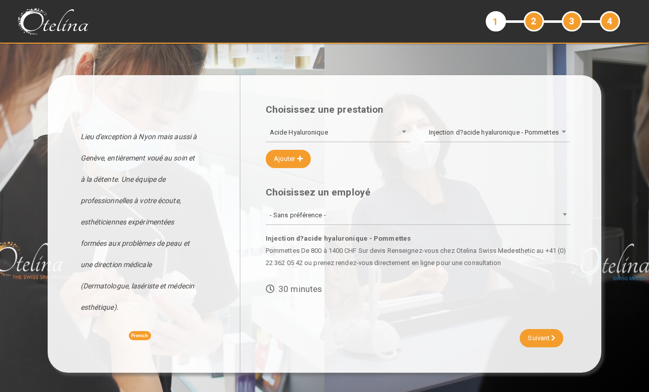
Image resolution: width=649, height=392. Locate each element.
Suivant (539, 338)
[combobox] (338, 133)
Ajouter (285, 158)
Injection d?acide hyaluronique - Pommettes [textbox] (494, 132)
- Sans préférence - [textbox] (298, 215)
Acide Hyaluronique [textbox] (299, 132)
